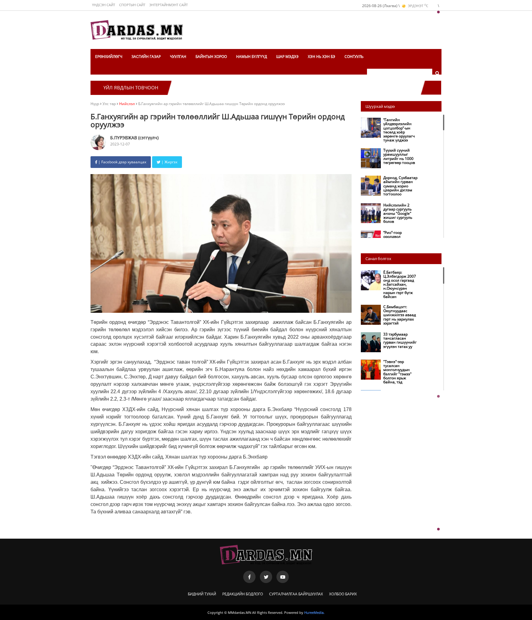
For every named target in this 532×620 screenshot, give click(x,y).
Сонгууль (354, 56)
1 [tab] (438, 12)
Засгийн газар (146, 56)
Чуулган (178, 56)
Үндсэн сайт (103, 4)
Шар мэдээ (287, 56)
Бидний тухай (202, 594)
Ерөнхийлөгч (108, 56)
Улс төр (110, 103)
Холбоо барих (343, 594)
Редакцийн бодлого (242, 594)
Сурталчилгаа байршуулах (296, 594)
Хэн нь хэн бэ (321, 56)
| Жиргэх (168, 162)
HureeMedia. (314, 612)
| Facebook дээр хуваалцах (121, 162)
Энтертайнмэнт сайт (168, 4)
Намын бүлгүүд (251, 56)
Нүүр (95, 103)
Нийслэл (127, 103)
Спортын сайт (132, 4)
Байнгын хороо (211, 56)
